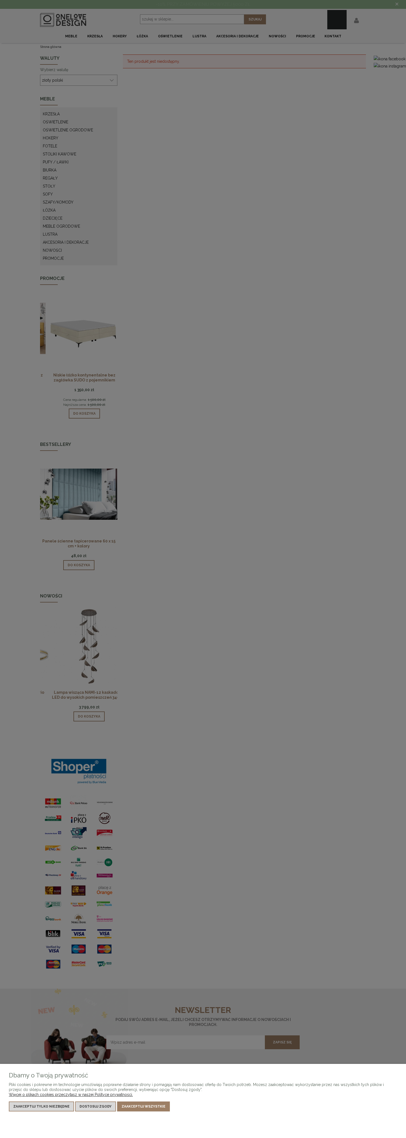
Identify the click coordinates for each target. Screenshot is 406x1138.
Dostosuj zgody (96, 1106)
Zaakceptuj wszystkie (143, 1106)
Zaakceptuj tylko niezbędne (41, 1106)
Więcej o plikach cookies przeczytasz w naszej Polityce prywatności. (71, 1094)
